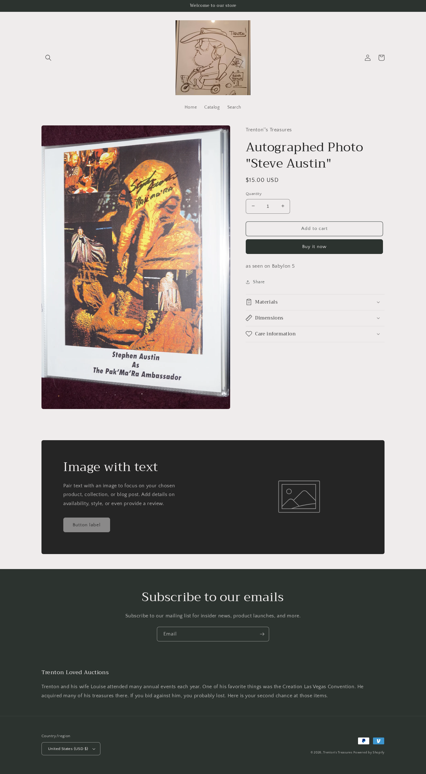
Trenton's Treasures (337, 752)
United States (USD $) (68, 749)
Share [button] (259, 282)
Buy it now (314, 246)
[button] (48, 58)
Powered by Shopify (369, 752)
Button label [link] (87, 525)
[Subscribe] (262, 634)
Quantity (254, 193)
